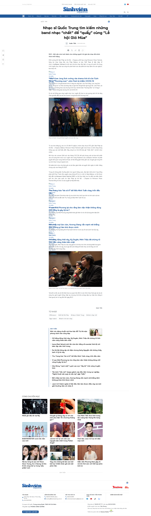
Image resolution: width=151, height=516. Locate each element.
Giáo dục (46, 16)
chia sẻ (68, 50)
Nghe (3, 50)
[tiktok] (96, 499)
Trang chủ (23, 16)
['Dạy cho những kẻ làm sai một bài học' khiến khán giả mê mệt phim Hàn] (62, 452)
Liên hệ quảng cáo (50, 494)
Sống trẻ (39, 16)
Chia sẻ (3, 55)
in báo (79, 50)
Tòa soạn (25, 494)
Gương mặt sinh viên (76, 16)
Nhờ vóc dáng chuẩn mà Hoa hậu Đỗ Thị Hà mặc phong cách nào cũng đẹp (68, 332)
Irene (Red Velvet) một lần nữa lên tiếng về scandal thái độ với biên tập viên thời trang (76, 345)
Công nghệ (87, 16)
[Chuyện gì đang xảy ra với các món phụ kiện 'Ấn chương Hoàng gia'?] (62, 406)
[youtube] (128, 4)
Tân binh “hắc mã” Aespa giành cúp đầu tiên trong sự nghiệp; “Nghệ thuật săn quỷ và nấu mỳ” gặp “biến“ (75, 373)
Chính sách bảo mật (116, 494)
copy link (75, 50)
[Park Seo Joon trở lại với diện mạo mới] (90, 429)
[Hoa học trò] (127, 487)
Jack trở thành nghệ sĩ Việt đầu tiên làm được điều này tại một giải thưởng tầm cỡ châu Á (76, 385)
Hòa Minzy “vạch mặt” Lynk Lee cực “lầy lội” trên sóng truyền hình (76, 367)
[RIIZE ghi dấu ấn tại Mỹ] (34, 406)
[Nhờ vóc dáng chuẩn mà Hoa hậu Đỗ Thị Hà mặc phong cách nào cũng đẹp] (96, 332)
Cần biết (120, 16)
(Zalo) (55, 496)
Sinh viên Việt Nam (32, 486)
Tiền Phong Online (67, 4)
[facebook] (125, 4)
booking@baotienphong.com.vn (54, 499)
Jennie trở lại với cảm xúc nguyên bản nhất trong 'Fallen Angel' (61, 441)
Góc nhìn (54, 16)
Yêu (61, 16)
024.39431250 (27, 500)
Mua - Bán (112, 16)
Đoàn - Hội (31, 16)
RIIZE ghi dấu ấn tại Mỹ (31, 416)
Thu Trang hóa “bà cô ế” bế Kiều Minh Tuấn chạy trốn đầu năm (76, 356)
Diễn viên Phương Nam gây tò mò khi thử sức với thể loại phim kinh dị (90, 464)
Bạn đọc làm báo (31, 512)
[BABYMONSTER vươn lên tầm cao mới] (34, 429)
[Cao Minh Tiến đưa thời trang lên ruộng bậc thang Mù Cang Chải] (90, 406)
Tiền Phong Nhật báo (80, 4)
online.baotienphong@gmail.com (75, 499)
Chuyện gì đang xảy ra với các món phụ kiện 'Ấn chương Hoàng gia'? (62, 418)
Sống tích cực (103, 16)
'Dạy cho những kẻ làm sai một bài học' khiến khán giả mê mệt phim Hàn (61, 464)
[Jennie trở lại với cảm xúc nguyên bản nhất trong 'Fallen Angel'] (62, 429)
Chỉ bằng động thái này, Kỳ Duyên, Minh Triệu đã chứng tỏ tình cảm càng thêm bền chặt (76, 339)
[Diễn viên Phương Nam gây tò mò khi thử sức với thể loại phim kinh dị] (90, 452)
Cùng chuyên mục (31, 396)
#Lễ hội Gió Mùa (64, 315)
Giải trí (66, 16)
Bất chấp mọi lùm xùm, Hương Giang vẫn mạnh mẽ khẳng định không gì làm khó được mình (76, 379)
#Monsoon (52, 315)
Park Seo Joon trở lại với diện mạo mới (89, 440)
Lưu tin (3, 59)
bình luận (82, 50)
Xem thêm (127, 16)
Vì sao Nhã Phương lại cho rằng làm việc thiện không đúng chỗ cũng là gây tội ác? (76, 361)
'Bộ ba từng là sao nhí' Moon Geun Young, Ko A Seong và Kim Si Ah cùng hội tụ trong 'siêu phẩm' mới (34, 465)
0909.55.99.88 (50, 496)
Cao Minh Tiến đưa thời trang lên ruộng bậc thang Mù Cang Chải (89, 418)
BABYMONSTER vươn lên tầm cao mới (33, 440)
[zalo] (100, 498)
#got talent (53, 318)
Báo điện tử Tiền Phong (75, 10)
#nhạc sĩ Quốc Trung (77, 315)
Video (95, 16)
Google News (109, 21)
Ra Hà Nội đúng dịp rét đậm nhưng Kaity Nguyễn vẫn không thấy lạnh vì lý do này (77, 351)
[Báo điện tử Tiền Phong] (117, 487)
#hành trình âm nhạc (65, 318)
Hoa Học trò (91, 4)
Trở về (3, 64)
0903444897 (70, 496)
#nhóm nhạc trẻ (91, 315)
